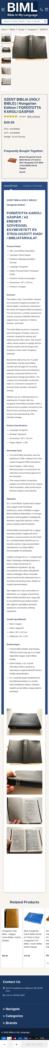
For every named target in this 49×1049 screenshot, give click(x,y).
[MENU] (3, 9)
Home (4, 30)
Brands (11, 1023)
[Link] (22, 9)
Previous (3, 88)
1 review (22, 117)
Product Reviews (32, 186)
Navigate (13, 1009)
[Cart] (46, 9)
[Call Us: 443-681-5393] (42, 9)
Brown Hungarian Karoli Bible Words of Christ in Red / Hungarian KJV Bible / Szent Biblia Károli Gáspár (31, 162)
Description (10, 186)
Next (8, 88)
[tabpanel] (12, 937)
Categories (14, 1016)
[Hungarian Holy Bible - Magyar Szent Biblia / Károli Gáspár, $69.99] (11, 918)
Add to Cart (34, 1044)
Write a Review (33, 117)
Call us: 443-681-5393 (15, 995)
